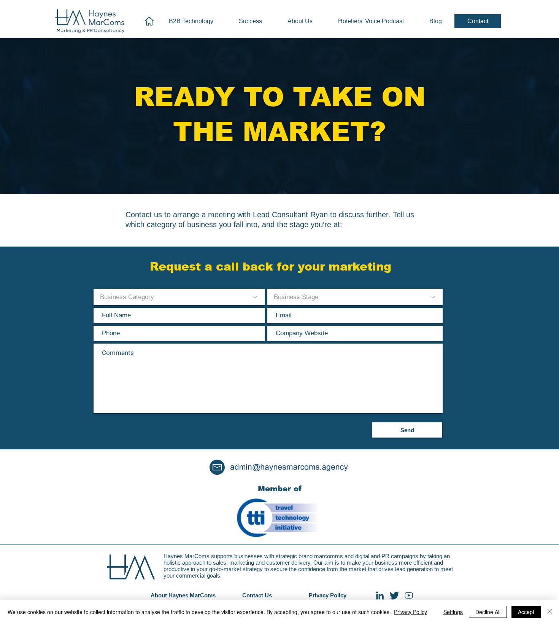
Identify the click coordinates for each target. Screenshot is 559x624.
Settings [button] (453, 612)
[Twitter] (394, 595)
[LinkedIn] (380, 595)
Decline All (487, 612)
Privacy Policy (410, 612)
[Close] (549, 612)
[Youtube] (409, 595)
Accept (526, 612)
